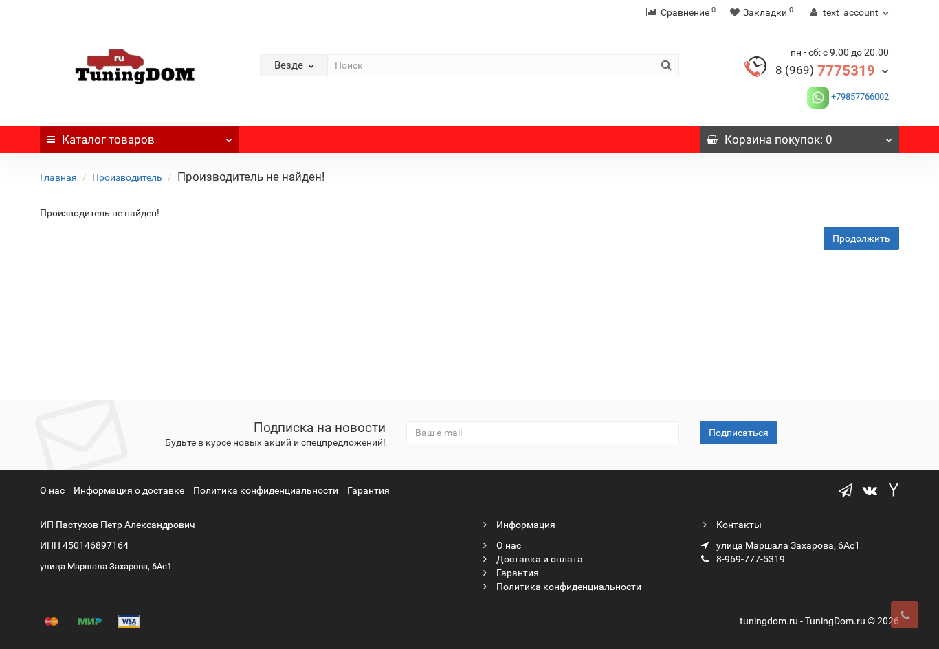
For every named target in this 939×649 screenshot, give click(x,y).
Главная (58, 177)
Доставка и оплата (538, 559)
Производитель (127, 177)
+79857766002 (859, 96)
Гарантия (368, 490)
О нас (52, 490)
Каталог (108, 139)
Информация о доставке (129, 490)
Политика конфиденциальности (265, 490)
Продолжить (861, 238)
